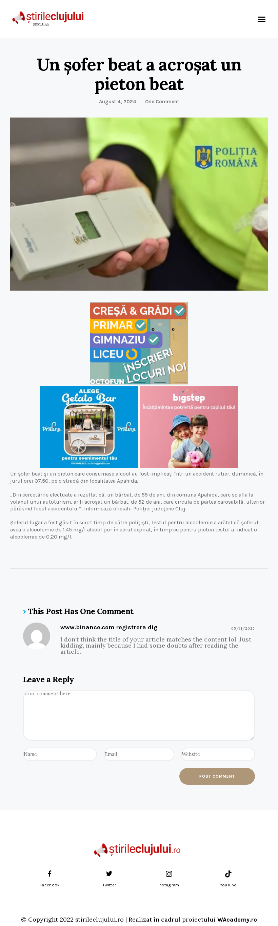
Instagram (168, 885)
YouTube (228, 885)
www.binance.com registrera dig (108, 627)
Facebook (50, 885)
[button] (261, 19)
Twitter (109, 885)
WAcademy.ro (237, 919)
